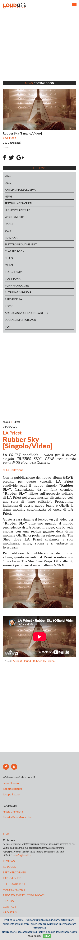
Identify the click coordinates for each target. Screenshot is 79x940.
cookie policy (34, 935)
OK (46, 935)
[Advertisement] (39, 51)
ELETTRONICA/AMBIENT (21, 244)
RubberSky (39, 660)
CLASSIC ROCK (14, 251)
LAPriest (17, 660)
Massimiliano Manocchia (17, 817)
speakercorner (14, 872)
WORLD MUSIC (14, 217)
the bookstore (14, 883)
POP (8, 326)
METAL (9, 265)
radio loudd (12, 878)
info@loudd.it (23, 855)
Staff (6, 834)
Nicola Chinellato (13, 811)
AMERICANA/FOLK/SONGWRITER (26, 312)
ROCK (9, 306)
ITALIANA (11, 237)
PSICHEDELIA (13, 299)
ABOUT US (10, 912)
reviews (9, 861)
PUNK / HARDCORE (17, 285)
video (51, 660)
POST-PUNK (13, 278)
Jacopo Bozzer (11, 794)
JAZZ (8, 230)
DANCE (9, 223)
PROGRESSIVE (14, 271)
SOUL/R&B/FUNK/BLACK (20, 319)
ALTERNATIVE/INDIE (18, 292)
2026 (8, 175)
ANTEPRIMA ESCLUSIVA (20, 189)
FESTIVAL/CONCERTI (18, 203)
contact (9, 906)
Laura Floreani (12, 783)
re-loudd (9, 866)
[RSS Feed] (14, 767)
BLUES (9, 258)
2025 (8, 182)
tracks (8, 901)
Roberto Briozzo (12, 788)
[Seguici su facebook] (6, 767)
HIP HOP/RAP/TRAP (17, 210)
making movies (14, 889)
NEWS (8, 196)
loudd (27, 660)
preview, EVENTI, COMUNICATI (24, 895)
